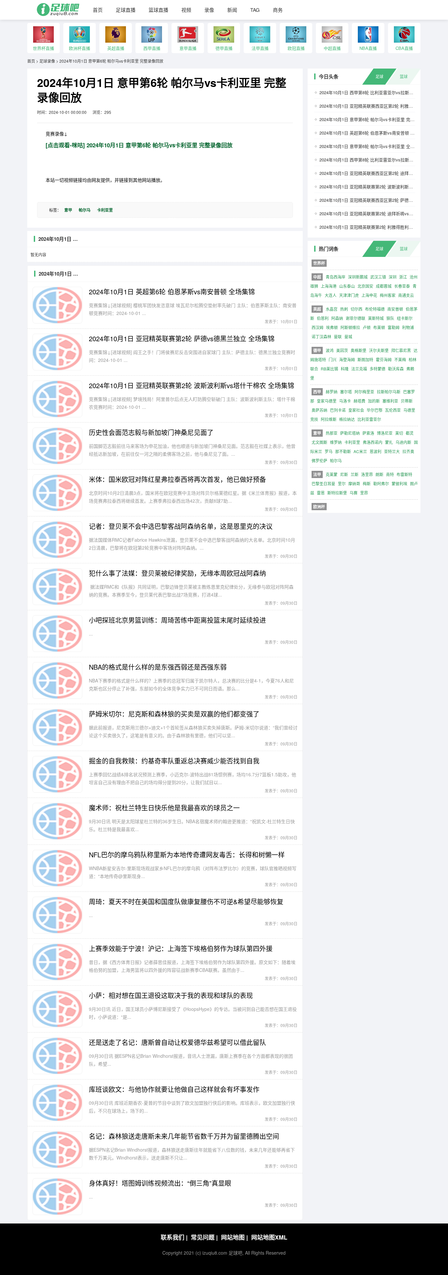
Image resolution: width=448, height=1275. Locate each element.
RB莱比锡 (329, 368)
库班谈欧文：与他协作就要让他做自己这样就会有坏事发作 (174, 1089)
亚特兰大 (392, 451)
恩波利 (375, 451)
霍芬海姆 (384, 359)
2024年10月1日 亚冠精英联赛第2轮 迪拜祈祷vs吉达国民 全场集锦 (381, 213)
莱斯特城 (376, 318)
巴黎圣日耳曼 (323, 483)
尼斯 (344, 474)
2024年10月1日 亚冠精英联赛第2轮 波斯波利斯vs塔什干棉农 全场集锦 (191, 385)
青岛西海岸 (335, 277)
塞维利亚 (390, 401)
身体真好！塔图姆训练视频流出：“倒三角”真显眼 (160, 1183)
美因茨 (342, 350)
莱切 (399, 433)
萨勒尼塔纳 (350, 433)
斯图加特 (365, 359)
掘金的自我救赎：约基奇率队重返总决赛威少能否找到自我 (174, 760)
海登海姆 (347, 359)
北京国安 (365, 286)
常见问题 (204, 1237)
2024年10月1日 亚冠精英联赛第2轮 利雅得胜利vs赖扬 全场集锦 (379, 227)
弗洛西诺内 (372, 442)
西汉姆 (317, 327)
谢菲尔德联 (355, 318)
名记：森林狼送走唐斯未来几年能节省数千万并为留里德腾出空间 (184, 1136)
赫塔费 (359, 401)
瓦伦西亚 (393, 410)
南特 (390, 474)
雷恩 (321, 492)
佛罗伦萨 (319, 460)
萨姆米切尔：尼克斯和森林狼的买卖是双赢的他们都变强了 (174, 714)
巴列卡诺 (338, 410)
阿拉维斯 (328, 419)
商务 (278, 9)
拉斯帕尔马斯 (388, 391)
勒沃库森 (396, 368)
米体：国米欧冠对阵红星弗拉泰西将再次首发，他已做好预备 (177, 479)
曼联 (338, 336)
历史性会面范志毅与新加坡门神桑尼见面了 (151, 432)
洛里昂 (367, 474)
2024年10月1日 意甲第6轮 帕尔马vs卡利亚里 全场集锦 (371, 146)
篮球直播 (158, 9)
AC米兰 (360, 451)
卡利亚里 (105, 210)
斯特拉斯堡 (337, 492)
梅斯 (367, 483)
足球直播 (125, 9)
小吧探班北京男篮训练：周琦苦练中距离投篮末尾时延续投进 (177, 620)
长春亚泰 (402, 286)
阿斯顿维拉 (350, 327)
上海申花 (369, 295)
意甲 (68, 210)
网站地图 (234, 1237)
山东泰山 (347, 286)
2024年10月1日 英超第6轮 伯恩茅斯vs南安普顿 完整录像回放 (377, 133)
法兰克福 (359, 368)
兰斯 (354, 474)
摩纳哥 (354, 483)
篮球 (404, 76)
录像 (209, 9)
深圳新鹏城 (358, 277)
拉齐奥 (408, 451)
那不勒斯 (343, 451)
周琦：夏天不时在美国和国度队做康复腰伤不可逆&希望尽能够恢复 (186, 901)
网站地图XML (269, 1237)
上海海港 (328, 286)
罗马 (329, 451)
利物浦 (408, 327)
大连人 (330, 295)
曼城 (348, 336)
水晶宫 (331, 309)
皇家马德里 (326, 401)
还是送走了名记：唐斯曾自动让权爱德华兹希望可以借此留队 (177, 1042)
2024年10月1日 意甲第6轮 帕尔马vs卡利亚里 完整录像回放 (111, 61)
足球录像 (47, 61)
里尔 (342, 483)
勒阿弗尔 (381, 483)
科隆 (345, 368)
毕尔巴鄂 (374, 410)
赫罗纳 (331, 391)
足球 (379, 76)
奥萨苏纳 (319, 410)
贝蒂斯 (407, 401)
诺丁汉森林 (321, 336)
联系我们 (174, 1237)
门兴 (332, 359)
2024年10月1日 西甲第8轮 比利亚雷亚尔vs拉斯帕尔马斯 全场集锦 (381, 160)
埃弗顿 (332, 327)
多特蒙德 (377, 368)
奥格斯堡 (358, 350)
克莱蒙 (331, 474)
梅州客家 (388, 295)
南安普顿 (395, 309)
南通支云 (406, 295)
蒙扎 (389, 442)
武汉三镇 (378, 277)
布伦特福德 (375, 309)
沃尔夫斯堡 (379, 350)
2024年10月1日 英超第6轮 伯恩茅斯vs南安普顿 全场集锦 (172, 291)
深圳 (393, 277)
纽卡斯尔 (405, 318)
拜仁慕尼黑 (401, 350)
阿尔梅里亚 (364, 391)
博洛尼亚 (385, 433)
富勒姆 (393, 327)
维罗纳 (336, 442)
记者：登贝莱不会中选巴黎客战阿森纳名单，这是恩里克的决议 (181, 526)
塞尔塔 (346, 391)
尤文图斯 (319, 442)
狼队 (390, 318)
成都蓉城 (384, 286)
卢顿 (367, 327)
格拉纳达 (347, 419)
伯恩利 (323, 318)
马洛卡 (345, 401)
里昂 (364, 492)
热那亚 (331, 433)
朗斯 (379, 474)
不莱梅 (400, 359)
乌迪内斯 (403, 442)
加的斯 (374, 401)
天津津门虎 (349, 295)
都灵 (410, 433)
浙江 (403, 277)
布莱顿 (379, 327)
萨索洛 (368, 433)
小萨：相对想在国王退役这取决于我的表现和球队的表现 (171, 995)
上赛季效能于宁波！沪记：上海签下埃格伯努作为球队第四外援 (181, 948)
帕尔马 (85, 210)
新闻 (232, 9)
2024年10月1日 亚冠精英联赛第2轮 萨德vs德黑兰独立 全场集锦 (182, 338)
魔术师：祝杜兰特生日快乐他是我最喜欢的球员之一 (164, 807)
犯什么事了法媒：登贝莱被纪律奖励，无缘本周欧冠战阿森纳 (177, 573)
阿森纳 (337, 318)
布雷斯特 (404, 474)
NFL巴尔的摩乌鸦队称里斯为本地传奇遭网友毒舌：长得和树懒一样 (187, 854)
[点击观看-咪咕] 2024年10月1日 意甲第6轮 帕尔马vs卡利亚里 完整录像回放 (139, 145)
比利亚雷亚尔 (369, 419)
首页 (98, 9)
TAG (255, 9)
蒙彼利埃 (399, 483)
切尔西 (356, 309)
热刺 (344, 309)
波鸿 (330, 350)
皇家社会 (356, 410)
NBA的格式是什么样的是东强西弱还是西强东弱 (158, 667)
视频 (186, 9)
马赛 (353, 492)
